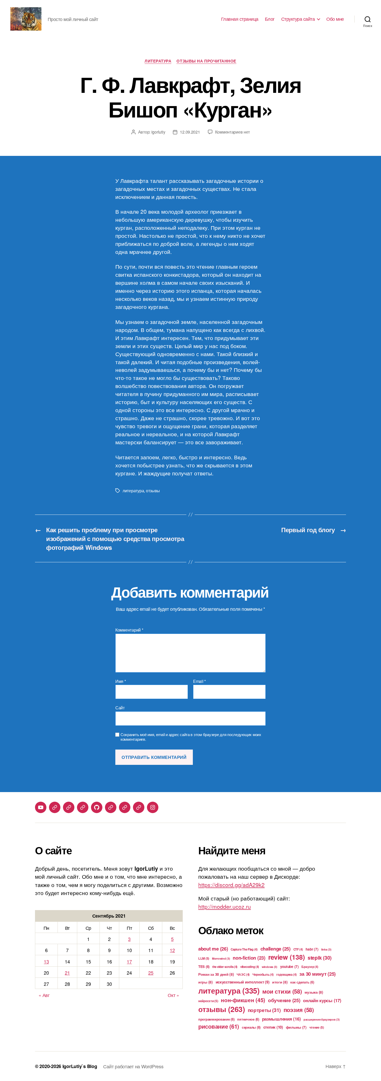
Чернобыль (263, 974)
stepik (319, 957)
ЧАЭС (243, 974)
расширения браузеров (322, 1019)
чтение (316, 1027)
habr (312, 949)
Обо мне (335, 19)
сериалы (251, 1027)
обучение (284, 1000)
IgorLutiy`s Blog (79, 1066)
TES (203, 966)
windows (269, 967)
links (326, 949)
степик (273, 1027)
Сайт (120, 707)
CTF (298, 949)
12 (172, 950)
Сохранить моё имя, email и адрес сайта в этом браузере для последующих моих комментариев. (191, 737)
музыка (314, 992)
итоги (280, 982)
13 (46, 961)
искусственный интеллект (243, 982)
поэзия (299, 1010)
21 (67, 972)
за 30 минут (317, 973)
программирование (216, 1019)
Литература (158, 61)
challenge (275, 948)
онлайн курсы (322, 1000)
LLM (203, 958)
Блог (270, 19)
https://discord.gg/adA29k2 (231, 885)
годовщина (286, 974)
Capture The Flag (244, 949)
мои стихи (282, 991)
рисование (218, 1026)
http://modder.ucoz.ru (224, 906)
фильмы (296, 1027)
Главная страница (239, 19)
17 (129, 961)
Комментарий (129, 630)
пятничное (248, 1019)
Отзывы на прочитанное (206, 61)
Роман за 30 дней (216, 974)
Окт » (173, 995)
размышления (281, 1019)
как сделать (302, 982)
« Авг (44, 995)
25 (150, 972)
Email (199, 681)
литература (133, 491)
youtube (289, 966)
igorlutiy (158, 132)
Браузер (309, 967)
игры (205, 982)
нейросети (208, 1001)
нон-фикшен (243, 1000)
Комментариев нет (232, 132)
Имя (120, 681)
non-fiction (249, 957)
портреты (264, 1010)
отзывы (153, 491)
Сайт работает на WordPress (133, 1066)
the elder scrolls (224, 967)
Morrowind (221, 958)
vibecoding (249, 967)
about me (213, 948)
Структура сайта (298, 19)
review (286, 957)
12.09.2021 (190, 132)
